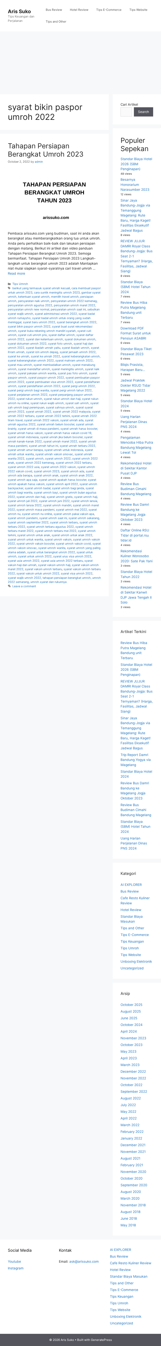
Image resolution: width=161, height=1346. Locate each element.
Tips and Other (56, 21)
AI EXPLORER (131, 885)
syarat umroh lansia (84, 501)
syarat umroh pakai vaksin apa (74, 514)
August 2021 (130, 1158)
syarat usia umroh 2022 (23, 560)
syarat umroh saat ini (53, 518)
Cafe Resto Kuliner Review (130, 1263)
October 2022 (131, 1085)
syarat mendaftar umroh (34, 369)
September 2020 (134, 1185)
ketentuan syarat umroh (33, 296)
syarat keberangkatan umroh (81, 356)
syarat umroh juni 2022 (54, 501)
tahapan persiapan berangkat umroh (67, 577)
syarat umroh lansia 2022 (25, 505)
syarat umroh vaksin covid (73, 543)
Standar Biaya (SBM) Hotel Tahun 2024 (135, 287)
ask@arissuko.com (84, 1261)
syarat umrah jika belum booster (61, 437)
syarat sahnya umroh (60, 407)
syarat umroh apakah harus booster (62, 479)
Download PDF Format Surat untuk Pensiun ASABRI (136, 333)
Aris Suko (19, 11)
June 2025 (129, 1018)
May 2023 (128, 1051)
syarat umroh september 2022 (28, 522)
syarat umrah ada (71, 420)
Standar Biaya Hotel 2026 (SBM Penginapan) (136, 164)
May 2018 (128, 1225)
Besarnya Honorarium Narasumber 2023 (135, 185)
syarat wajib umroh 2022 (24, 577)
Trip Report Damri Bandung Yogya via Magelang (136, 760)
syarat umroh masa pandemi (35, 509)
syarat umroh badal (37, 488)
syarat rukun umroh (29, 398)
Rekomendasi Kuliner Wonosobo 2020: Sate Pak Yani (137, 556)
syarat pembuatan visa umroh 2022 (49, 382)
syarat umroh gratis (60, 496)
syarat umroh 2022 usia (23, 467)
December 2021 (133, 1145)
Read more (16, 273)
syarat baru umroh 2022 (39, 322)
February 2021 (132, 1165)
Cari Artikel (129, 104)
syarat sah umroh (77, 403)
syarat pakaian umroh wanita (37, 373)
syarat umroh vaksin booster (35, 543)
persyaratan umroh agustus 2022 (30, 305)
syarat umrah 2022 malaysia (72, 411)
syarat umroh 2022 (58, 458)
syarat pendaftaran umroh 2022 (39, 386)
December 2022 (133, 1071)
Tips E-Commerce (109, 10)
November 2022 (133, 1078)
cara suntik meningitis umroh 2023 (57, 292)
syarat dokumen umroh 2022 (27, 343)
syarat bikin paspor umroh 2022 (29, 326)
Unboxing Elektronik (136, 961)
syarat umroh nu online (37, 514)
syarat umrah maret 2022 (60, 441)
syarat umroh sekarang (84, 518)
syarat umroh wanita (51, 548)
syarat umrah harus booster (78, 428)
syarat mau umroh (20, 364)
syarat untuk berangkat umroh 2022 (51, 552)
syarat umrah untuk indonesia (63, 449)
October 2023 (132, 1045)
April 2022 (129, 1118)
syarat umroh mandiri (57, 505)
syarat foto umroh (60, 343)
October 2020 (132, 1178)
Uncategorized (132, 968)
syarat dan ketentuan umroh (44, 339)
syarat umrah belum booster (55, 424)
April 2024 (129, 1031)
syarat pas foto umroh (72, 373)
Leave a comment (24, 586)
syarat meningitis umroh (67, 369)
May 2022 (128, 1112)
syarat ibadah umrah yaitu (43, 347)
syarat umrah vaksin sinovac (54, 454)
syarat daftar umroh (61, 335)
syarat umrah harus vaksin (25, 433)
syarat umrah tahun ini (43, 445)
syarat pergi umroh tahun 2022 (71, 390)
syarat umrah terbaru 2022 (77, 445)
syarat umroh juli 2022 (23, 501)
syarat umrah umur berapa (25, 449)
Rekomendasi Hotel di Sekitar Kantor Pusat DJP (136, 468)
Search (143, 112)
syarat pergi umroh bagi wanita (28, 390)
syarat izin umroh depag (42, 352)
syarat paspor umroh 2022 (46, 377)
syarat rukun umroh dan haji (62, 398)
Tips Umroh (20, 283)
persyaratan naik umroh (33, 301)
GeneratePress (101, 1340)
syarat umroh (35, 458)
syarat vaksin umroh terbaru (43, 569)
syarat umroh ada (72, 471)
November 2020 (133, 1172)
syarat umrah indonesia (23, 437)
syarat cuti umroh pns (32, 335)
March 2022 (130, 1125)
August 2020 (131, 1192)
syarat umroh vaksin (58, 539)
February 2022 (132, 1132)
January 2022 (131, 1138)
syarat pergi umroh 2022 (78, 386)
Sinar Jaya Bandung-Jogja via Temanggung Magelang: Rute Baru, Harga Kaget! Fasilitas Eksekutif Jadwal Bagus (136, 215)
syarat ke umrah (18, 356)
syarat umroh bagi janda (68, 488)
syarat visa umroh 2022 (76, 573)
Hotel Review (79, 10)
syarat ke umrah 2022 (45, 356)
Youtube (14, 1261)
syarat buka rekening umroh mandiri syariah (47, 330)
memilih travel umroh (65, 296)
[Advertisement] (80, 60)
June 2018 (129, 1218)
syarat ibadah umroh (75, 347)
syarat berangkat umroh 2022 (76, 322)
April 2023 (129, 1058)
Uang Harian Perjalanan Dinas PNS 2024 (134, 422)
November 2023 (133, 1038)
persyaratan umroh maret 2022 (74, 305)
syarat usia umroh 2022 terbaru (62, 560)
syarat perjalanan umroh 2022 (28, 394)
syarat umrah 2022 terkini (53, 415)
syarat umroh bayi (46, 492)
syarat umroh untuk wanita (25, 539)
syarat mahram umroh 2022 (74, 360)
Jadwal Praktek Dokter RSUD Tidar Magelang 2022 (135, 385)
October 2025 (131, 1005)
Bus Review (54, 10)
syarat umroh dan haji (30, 496)
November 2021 (133, 1152)
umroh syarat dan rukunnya (48, 582)
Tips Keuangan (132, 941)
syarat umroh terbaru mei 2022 (55, 530)
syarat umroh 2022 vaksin (58, 467)
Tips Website (138, 10)
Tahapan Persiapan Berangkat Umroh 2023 (45, 150)
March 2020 (130, 1198)
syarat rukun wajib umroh (47, 403)
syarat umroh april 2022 (62, 484)
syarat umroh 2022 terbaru (73, 462)
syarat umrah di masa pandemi (38, 428)
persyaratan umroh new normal (28, 309)
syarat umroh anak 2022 (76, 475)
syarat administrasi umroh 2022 (56, 313)
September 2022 (134, 1092)
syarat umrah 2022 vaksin (41, 420)
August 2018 (130, 1212)
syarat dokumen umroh (80, 339)
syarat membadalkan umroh (52, 364)
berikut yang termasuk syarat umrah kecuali (41, 288)
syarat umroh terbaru (64, 522)
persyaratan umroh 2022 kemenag (74, 301)
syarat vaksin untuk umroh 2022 (37, 573)
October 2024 (132, 1025)
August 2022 (131, 1098)
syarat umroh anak (46, 475)
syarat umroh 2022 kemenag (35, 462)
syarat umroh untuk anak (33, 535)
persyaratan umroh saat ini (68, 309)
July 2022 (128, 1105)
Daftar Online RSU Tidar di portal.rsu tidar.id (135, 535)
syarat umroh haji (85, 496)
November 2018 (133, 1205)
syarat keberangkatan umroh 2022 (31, 360)
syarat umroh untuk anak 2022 (72, 535)
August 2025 (131, 1011)
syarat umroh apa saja (22, 479)
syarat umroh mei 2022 (71, 509)
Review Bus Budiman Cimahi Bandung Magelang (136, 489)
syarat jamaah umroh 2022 (78, 352)
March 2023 (130, 1065)
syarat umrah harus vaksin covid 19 (67, 433)
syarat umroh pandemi (23, 518)
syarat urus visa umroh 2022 (72, 556)
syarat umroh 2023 (46, 471)
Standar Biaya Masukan (128, 1276)
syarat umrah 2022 (38, 411)
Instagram (16, 1268)
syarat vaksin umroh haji (54, 565)
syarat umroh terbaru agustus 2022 (50, 526)
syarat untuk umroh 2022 (35, 556)
